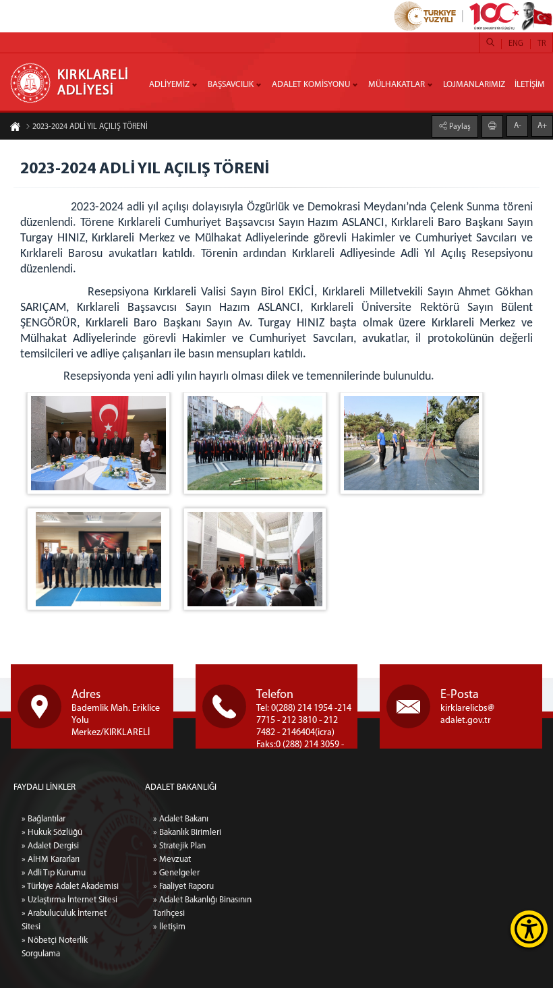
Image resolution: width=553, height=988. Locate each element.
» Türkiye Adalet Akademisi (70, 886)
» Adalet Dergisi (50, 846)
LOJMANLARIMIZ (474, 84)
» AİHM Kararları (51, 859)
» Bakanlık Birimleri (187, 832)
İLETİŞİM (530, 84)
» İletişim (169, 927)
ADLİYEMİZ (169, 84)
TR (541, 44)
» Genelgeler (176, 873)
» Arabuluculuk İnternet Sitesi (64, 920)
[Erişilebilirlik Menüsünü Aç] (529, 929)
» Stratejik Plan (179, 846)
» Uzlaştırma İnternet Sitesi (69, 900)
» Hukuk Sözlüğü (52, 832)
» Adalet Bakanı (180, 819)
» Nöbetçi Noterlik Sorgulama (55, 947)
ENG (515, 44)
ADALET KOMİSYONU (311, 84)
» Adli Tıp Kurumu (54, 873)
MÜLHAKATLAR (396, 84)
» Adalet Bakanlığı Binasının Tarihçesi (202, 907)
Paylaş (459, 127)
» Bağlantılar (43, 819)
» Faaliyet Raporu (183, 886)
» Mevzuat (172, 859)
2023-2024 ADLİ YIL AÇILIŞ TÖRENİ (90, 127)
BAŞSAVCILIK (231, 84)
